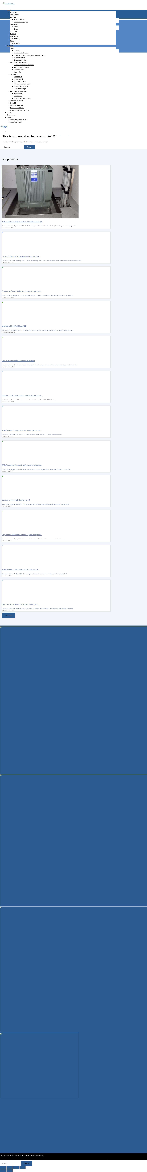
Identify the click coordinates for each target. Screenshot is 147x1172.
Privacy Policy (39, 1155)
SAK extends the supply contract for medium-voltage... (22, 222)
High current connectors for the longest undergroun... (22, 535)
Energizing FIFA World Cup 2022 (14, 326)
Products (44, 136)
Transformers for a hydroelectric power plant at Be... (21, 430)
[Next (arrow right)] (9, 1170)
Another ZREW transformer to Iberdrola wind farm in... (22, 396)
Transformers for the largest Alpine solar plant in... (20, 569)
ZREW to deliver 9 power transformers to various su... (22, 465)
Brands (65, 136)
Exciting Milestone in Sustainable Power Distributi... (21, 256)
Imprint (33, 1155)
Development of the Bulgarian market (16, 500)
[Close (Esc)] (3, 1167)
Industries (54, 136)
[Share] (9, 1167)
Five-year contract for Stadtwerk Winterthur (18, 361)
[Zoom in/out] (22, 1167)
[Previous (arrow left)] (3, 1170)
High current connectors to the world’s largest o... (20, 604)
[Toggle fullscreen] (16, 1167)
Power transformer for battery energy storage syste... (22, 291)
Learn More (8, 615)
